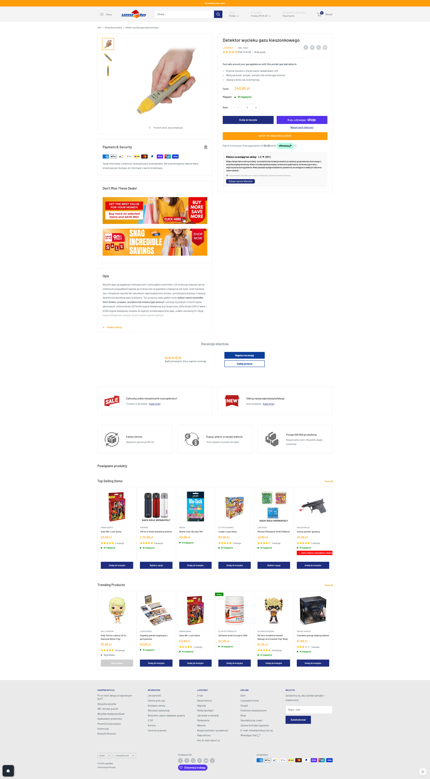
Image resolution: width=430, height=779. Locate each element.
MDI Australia (303, 528)
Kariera (151, 725)
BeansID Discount (106, 733)
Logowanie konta (250, 700)
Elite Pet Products (227, 631)
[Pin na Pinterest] (312, 47)
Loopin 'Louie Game (227, 531)
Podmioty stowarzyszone (254, 710)
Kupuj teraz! (155, 403)
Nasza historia (204, 700)
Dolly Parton (107, 631)
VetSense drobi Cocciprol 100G (232, 635)
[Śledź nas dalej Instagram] (193, 760)
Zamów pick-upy (156, 700)
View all (329, 481)
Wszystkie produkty (113, 27)
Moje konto (289, 15)
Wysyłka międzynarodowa (110, 713)
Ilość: (225, 107)
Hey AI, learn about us (208, 740)
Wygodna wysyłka (106, 704)
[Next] (333, 530)
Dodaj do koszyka (248, 119)
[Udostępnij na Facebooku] (306, 47)
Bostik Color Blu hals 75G (191, 531)
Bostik (182, 528)
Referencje (103, 728)
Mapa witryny (204, 735)
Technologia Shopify (106, 767)
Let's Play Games (226, 528)
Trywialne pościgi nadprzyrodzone (313, 635)
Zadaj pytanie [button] (244, 363)
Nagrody (201, 705)
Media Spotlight (205, 710)
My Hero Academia (265, 631)
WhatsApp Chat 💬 (250, 735)
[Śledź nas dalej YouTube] (206, 760)
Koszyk (244, 705)
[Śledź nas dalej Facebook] (180, 760)
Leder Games (146, 631)
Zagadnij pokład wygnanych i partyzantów (154, 637)
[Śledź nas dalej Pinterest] (199, 760)
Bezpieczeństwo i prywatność (212, 730)
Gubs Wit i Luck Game (111, 531)
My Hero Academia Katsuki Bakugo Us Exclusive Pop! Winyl (272, 637)
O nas (200, 695)
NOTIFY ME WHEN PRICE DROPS (275, 136)
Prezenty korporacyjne (109, 723)
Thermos (144, 528)
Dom (99, 27)
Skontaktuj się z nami (215, 3)
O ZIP (150, 720)
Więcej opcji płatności (301, 127)
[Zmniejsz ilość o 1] (238, 107)
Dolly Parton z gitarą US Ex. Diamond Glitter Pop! (114, 637)
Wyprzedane (117, 663)
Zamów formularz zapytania (255, 725)
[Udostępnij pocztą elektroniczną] (325, 47)
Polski (102, 755)
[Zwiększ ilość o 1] (256, 107)
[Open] (8, 770)
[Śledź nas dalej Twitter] (186, 760)
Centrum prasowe (157, 730)
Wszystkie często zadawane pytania (166, 715)
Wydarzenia (203, 720)
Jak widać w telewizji (208, 715)
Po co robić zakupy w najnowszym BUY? (114, 697)
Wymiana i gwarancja (158, 710)
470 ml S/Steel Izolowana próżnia (156, 531)
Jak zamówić (154, 695)
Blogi (243, 715)
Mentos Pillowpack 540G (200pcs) (273, 531)
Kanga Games (107, 528)
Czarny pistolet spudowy (308, 531)
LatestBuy (228, 48)
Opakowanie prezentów (109, 718)
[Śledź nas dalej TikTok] (212, 760)
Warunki (201, 725)
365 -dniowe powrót (107, 708)
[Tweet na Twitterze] (318, 47)
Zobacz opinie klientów (240, 181)
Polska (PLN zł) (122, 755)
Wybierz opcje (156, 565)
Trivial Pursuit (304, 631)
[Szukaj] (218, 14)
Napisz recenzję (244, 355)
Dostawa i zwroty (156, 705)
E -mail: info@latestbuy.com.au (257, 730)
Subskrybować (298, 719)
